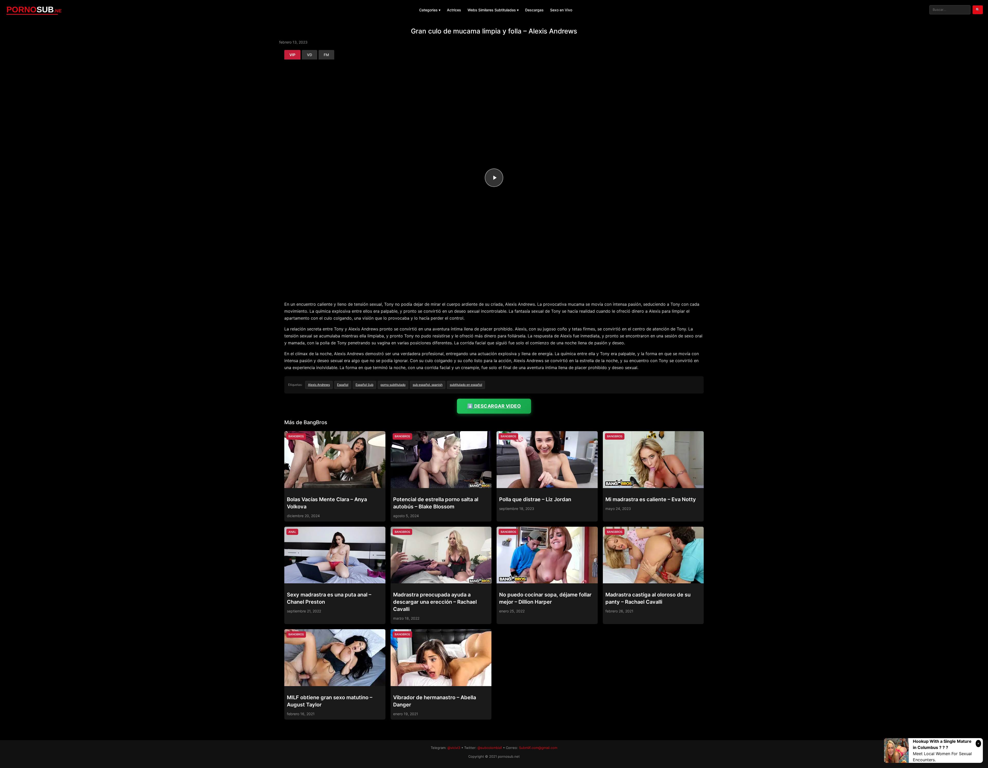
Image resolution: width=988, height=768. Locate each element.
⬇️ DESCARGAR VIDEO (494, 406)
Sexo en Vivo (561, 10)
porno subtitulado (393, 385)
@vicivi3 (453, 748)
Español (342, 385)
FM (326, 55)
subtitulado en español (466, 385)
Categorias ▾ (429, 10)
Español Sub (364, 385)
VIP (292, 55)
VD (309, 55)
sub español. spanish (428, 385)
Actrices (454, 10)
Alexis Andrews (319, 385)
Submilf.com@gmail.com (538, 748)
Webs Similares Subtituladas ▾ (493, 10)
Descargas (534, 10)
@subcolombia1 (490, 748)
